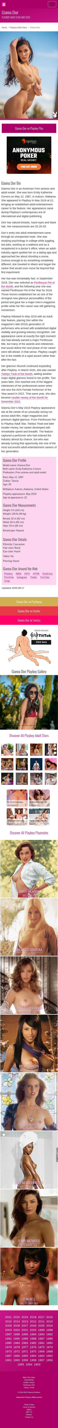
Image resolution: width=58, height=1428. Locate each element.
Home (4, 27)
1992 (49, 1334)
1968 (49, 1351)
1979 (8, 1347)
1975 (41, 1347)
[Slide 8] (39, 725)
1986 (49, 1338)
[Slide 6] (31, 725)
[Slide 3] (18, 725)
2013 (25, 1321)
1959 (25, 1360)
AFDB (36, 573)
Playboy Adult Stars (18, 27)
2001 (25, 1330)
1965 (25, 1355)
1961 (8, 1360)
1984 (16, 1343)
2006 (33, 1325)
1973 (8, 1351)
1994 (33, 1334)
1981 (41, 1343)
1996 (16, 1334)
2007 (25, 1325)
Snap (7, 581)
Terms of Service (29, 1407)
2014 (16, 1321)
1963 (41, 1355)
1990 (16, 1338)
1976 (33, 1347)
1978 (16, 1347)
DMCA (29, 1410)
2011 (41, 1321)
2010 (49, 1321)
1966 (16, 1355)
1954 (29, 1364)
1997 (8, 1334)
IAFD (27, 573)
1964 (33, 1355)
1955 (21, 1364)
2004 (49, 1325)
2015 (8, 1321)
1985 (8, 1343)
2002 (16, 1330)
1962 (49, 1355)
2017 (41, 1317)
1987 (41, 1338)
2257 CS (29, 1412)
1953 (37, 1364)
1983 (25, 1343)
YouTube (45, 577)
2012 (33, 1321)
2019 (25, 1317)
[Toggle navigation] (52, 4)
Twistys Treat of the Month (16, 373)
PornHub (9, 577)
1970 (33, 1351)
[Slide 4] (22, 725)
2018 (33, 1317)
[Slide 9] (43, 725)
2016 (49, 1317)
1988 (33, 1338)
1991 (8, 1338)
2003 (8, 1330)
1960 (16, 1360)
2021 (8, 1317)
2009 (8, 1325)
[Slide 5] (27, 725)
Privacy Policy (29, 1404)
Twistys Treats (29, 1387)
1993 (41, 1334)
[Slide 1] (10, 725)
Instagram (22, 577)
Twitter (33, 577)
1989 (25, 1338)
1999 (41, 1330)
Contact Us (29, 1417)
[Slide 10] (47, 725)
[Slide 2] (14, 725)
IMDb (18, 573)
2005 (41, 1325)
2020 (16, 1317)
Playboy (8, 573)
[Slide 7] (35, 725)
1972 (16, 1351)
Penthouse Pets (29, 1385)
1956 (49, 1360)
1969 (41, 1351)
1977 (25, 1347)
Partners (29, 1414)
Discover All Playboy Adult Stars (29, 735)
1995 (25, 1334)
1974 (49, 1347)
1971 (25, 1351)
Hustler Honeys (29, 1382)
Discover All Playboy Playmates (29, 832)
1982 (33, 1343)
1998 (49, 1330)
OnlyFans (47, 573)
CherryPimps (29, 1380)
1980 (49, 1343)
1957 (41, 1360)
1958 (33, 1360)
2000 (33, 1330)
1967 (8, 1355)
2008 (16, 1325)
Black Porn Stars (29, 1377)
